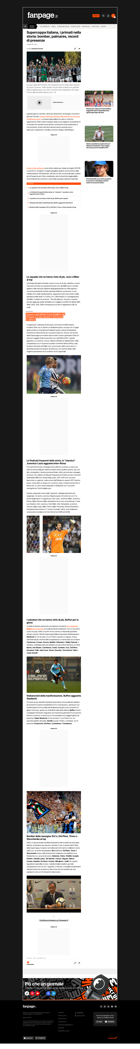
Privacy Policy (62, 1018)
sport (32, 26)
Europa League (75, 26)
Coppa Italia (95, 26)
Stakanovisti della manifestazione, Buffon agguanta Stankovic (51, 203)
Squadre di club (41, 958)
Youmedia (61, 1012)
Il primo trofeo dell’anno (35, 168)
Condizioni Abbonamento (65, 1025)
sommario (31, 183)
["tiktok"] (27, 993)
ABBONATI (96, 15)
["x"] (43, 993)
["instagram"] (32, 993)
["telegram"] (53, 993)
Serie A (54, 26)
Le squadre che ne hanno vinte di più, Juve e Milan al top (49, 188)
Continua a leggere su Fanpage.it (53, 920)
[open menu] (25, 26)
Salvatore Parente (37, 48)
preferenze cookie (63, 1031)
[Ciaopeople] (112, 1038)
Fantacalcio (86, 26)
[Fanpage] (29, 1006)
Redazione (61, 1028)
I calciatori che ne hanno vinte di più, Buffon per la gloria (49, 198)
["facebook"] (48, 993)
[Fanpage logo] (40, 15)
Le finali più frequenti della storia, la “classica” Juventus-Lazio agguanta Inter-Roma (51, 193)
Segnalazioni (62, 1015)
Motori (103, 26)
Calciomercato (45, 26)
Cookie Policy (62, 1021)
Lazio (34, 958)
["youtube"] (37, 993)
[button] (79, 48)
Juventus (29, 958)
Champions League (63, 26)
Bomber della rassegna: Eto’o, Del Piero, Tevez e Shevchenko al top (53, 207)
